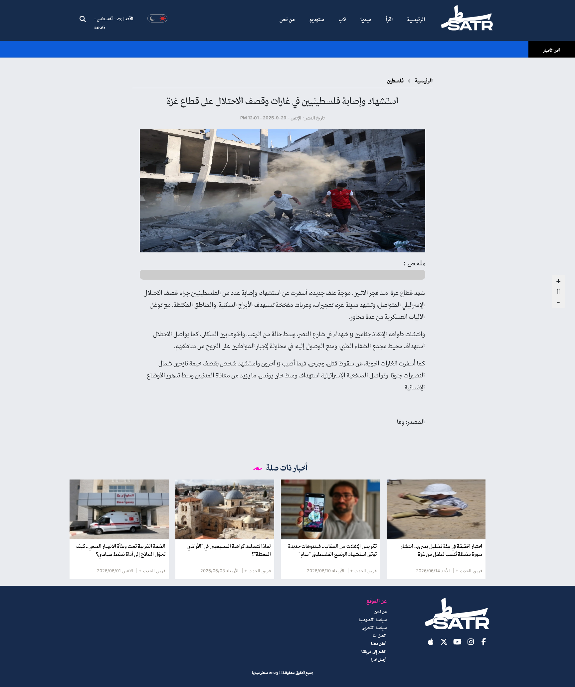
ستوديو (316, 20)
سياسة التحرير (375, 628)
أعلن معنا (379, 644)
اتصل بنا (380, 636)
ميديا (365, 20)
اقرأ (389, 20)
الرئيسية (416, 20)
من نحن (287, 20)
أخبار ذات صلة (287, 469)
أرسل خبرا (379, 660)
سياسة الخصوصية (373, 620)
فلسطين (395, 81)
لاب (342, 20)
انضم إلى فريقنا (374, 652)
